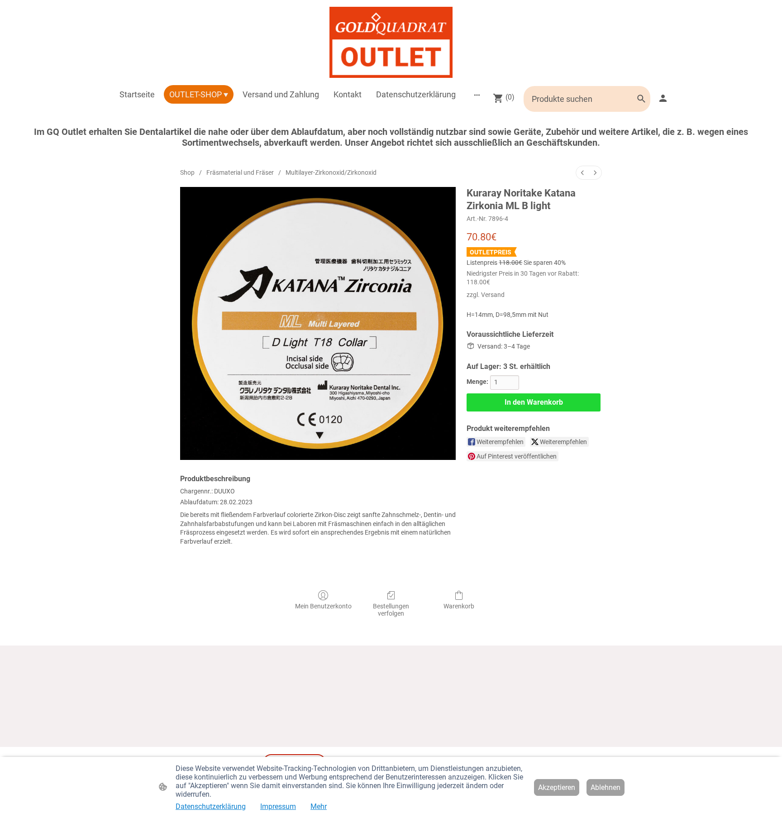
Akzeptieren (556, 787)
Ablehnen (605, 787)
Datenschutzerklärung (211, 806)
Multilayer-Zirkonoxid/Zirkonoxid (331, 172)
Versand (493, 294)
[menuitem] (582, 172)
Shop (187, 172)
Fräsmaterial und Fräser (240, 172)
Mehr (318, 806)
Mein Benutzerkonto (323, 606)
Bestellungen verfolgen (391, 610)
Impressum (278, 806)
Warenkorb (458, 606)
